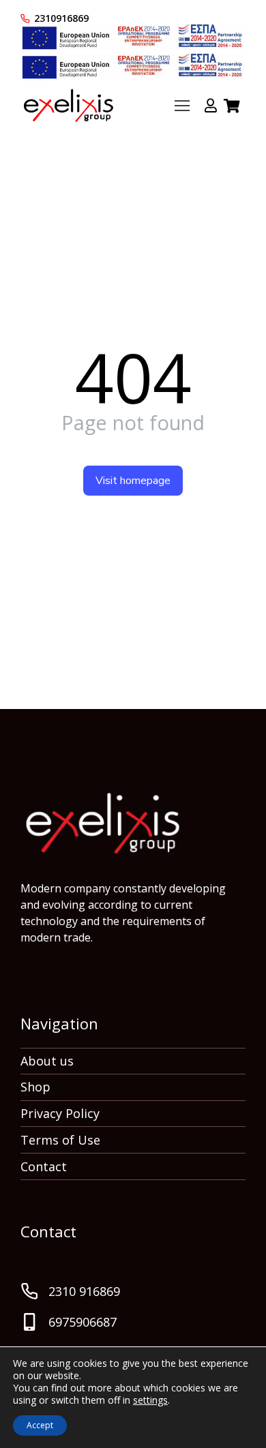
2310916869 (61, 18)
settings (150, 1400)
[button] (182, 106)
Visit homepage (133, 480)
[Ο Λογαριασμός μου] (211, 105)
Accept (40, 1425)
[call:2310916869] (25, 18)
